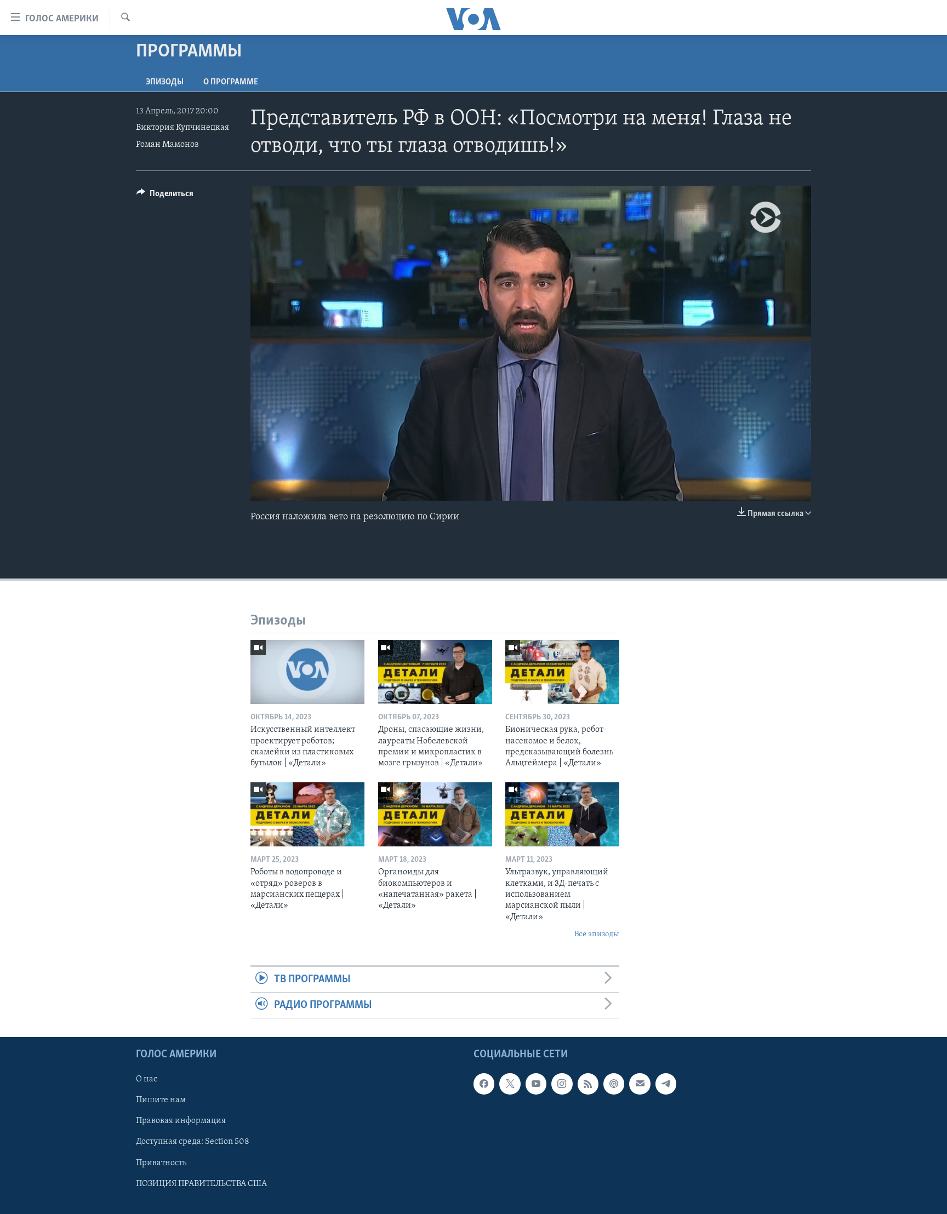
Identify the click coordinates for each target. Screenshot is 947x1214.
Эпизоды (165, 82)
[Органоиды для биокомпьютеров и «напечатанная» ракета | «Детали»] (435, 814)
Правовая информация (181, 1121)
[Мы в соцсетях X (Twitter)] (509, 1084)
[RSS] (588, 1084)
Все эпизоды (596, 934)
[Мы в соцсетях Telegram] (665, 1084)
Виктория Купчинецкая (182, 127)
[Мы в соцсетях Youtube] (536, 1084)
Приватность (161, 1163)
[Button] (164, 196)
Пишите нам (161, 1100)
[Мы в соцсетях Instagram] (561, 1084)
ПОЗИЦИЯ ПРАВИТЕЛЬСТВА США (201, 1183)
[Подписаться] (639, 1084)
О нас (146, 1079)
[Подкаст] (613, 1084)
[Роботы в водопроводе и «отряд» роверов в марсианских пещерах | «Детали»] (307, 814)
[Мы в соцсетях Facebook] (484, 1084)
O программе (230, 82)
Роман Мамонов (167, 144)
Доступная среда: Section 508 (192, 1142)
